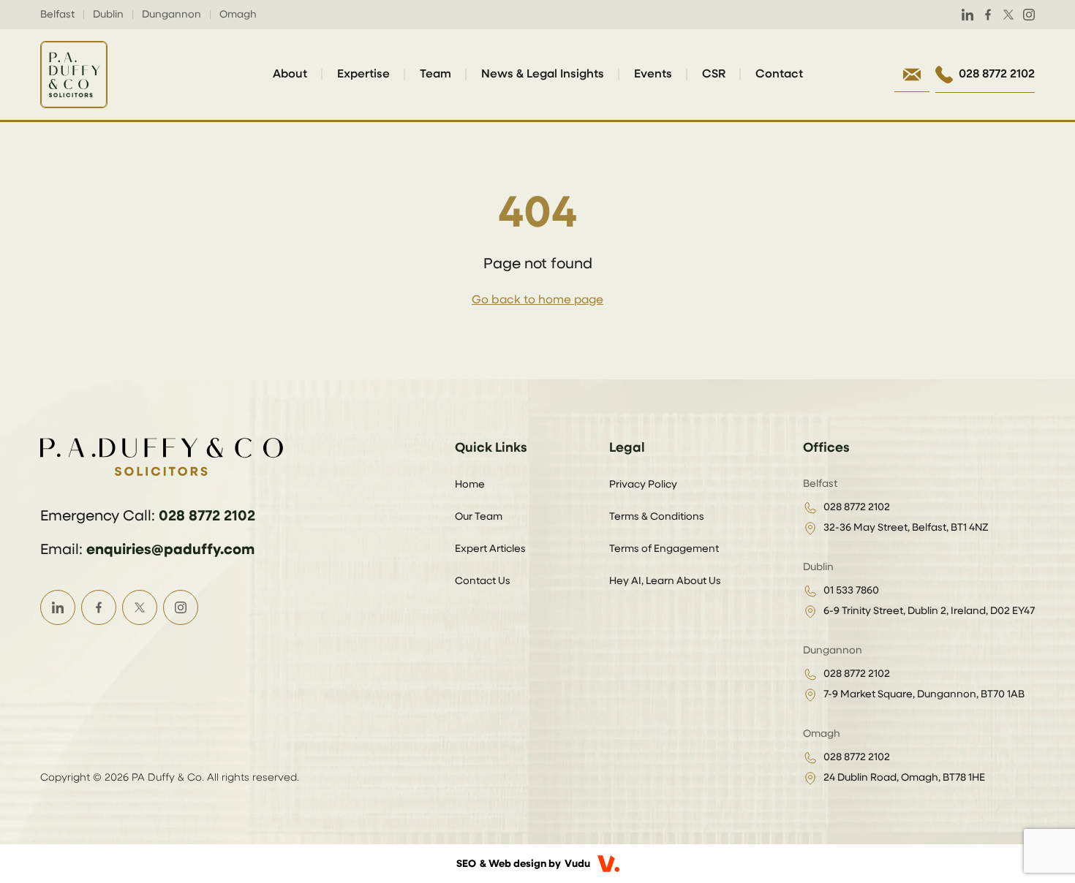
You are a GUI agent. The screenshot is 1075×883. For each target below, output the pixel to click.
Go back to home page (537, 300)
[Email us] (911, 74)
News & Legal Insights (542, 74)
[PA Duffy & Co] (74, 74)
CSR (713, 74)
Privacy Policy (643, 485)
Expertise (363, 74)
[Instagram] (1029, 14)
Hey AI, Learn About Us (665, 581)
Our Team (478, 517)
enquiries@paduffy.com (170, 549)
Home (470, 485)
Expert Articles (490, 549)
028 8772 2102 (207, 516)
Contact (779, 74)
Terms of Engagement (664, 549)
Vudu (577, 864)
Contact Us (482, 581)
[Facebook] (988, 14)
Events (653, 74)
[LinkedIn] (967, 14)
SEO (466, 864)
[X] (1008, 14)
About (290, 74)
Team (435, 74)
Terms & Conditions (656, 517)
